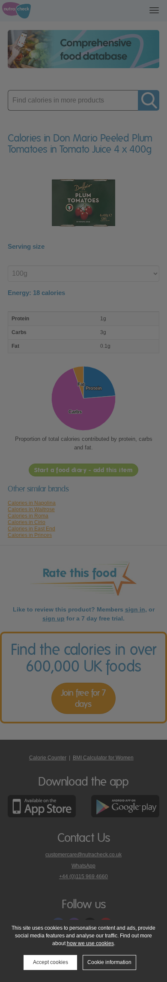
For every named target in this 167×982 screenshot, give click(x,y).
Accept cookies (50, 962)
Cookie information (109, 962)
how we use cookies (90, 943)
